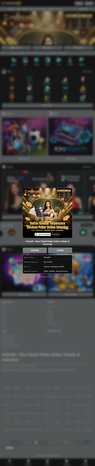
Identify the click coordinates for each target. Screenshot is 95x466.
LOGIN (60, 250)
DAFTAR (35, 250)
